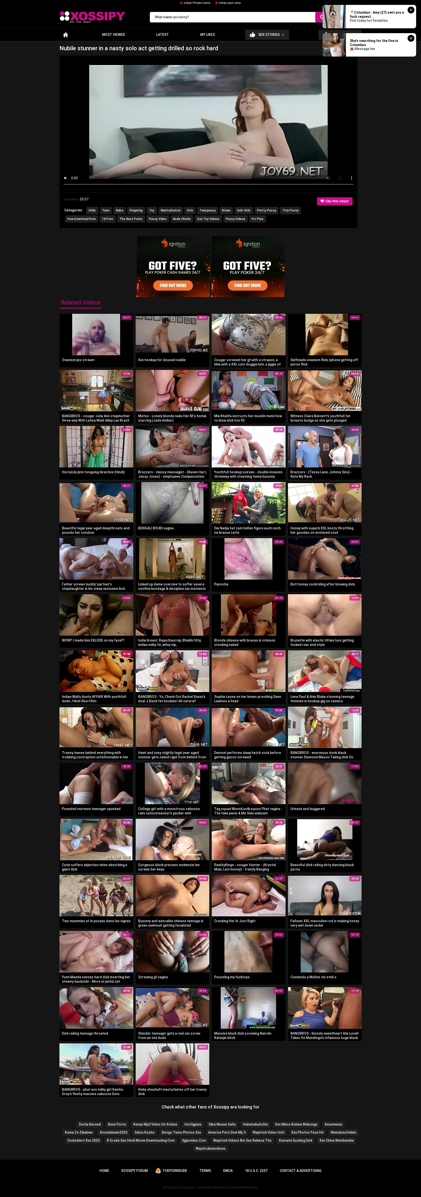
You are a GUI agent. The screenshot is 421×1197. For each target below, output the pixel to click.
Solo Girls (244, 210)
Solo (190, 210)
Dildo (92, 210)
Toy (151, 210)
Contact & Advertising (301, 1171)
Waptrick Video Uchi (268, 1132)
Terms (205, 1171)
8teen (226, 210)
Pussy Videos (236, 219)
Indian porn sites (230, 3)
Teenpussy (208, 210)
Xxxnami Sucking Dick (295, 1140)
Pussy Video (158, 219)
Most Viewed (113, 35)
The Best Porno (131, 219)
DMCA (228, 1171)
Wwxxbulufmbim (343, 1132)
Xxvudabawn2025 (113, 1132)
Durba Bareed (90, 1124)
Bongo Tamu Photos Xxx (181, 1132)
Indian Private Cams (197, 3)
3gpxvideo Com (194, 1140)
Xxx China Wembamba (336, 1140)
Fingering (136, 210)
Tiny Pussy (290, 210)
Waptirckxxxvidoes (211, 1148)
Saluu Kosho (144, 1132)
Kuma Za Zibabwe (79, 1132)
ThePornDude (175, 1171)
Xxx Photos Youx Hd (307, 1132)
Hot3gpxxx (192, 1124)
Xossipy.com (186, 1187)
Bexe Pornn (117, 1124)
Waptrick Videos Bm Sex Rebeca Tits (242, 1140)
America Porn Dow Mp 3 (227, 1132)
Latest (162, 35)
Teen (106, 210)
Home (65, 35)
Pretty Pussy (266, 210)
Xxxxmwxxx (333, 1124)
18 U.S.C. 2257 (256, 1171)
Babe (119, 210)
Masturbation (171, 210)
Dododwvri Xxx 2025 (83, 1140)
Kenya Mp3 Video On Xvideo (155, 1124)
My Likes (207, 35)
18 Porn (107, 219)
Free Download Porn (81, 219)
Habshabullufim (255, 1124)
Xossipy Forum (134, 1171)
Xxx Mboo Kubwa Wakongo (296, 1124)
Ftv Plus (257, 219)
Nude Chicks (182, 219)
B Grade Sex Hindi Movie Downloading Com (141, 1140)
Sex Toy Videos (208, 219)
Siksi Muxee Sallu (222, 1124)
